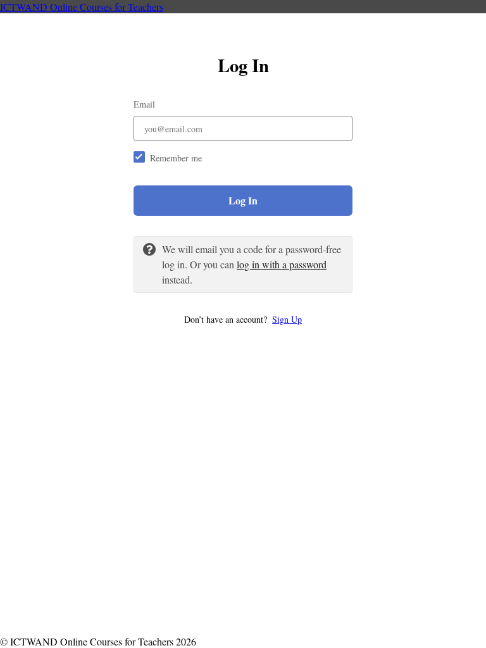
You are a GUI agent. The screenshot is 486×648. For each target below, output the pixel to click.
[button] (243, 319)
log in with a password (282, 264)
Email (144, 104)
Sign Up (287, 319)
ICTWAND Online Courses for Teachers (81, 6)
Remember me (176, 158)
